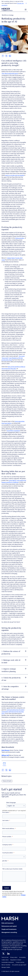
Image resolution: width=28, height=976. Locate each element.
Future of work (7, 781)
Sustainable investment (8, 962)
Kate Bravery (6, 750)
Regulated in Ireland (15, 960)
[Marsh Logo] (10, 919)
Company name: (7, 845)
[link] (3, 56)
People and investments (9, 929)
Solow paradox (19, 238)
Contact (4, 765)
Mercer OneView (6, 965)
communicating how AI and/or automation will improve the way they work (13, 711)
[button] (26, 3)
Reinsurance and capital (9, 926)
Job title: (4, 861)
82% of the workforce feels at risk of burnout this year (13, 367)
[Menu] (25, 9)
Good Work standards (13, 431)
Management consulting (9, 932)
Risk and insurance (7, 923)
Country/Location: (7, 853)
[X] (3, 953)
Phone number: (7, 837)
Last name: (5, 820)
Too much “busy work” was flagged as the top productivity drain (13, 358)
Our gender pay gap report (19, 965)
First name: (5, 812)
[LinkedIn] (8, 953)
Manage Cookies (6, 967)
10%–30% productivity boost (10, 73)
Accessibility (22, 957)
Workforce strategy (7, 15)
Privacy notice (13, 957)
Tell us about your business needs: (12, 869)
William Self (5, 755)
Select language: (11, 802)
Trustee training (20, 962)
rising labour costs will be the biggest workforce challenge (14, 481)
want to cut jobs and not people (14, 175)
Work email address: (8, 828)
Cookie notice (5, 960)
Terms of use (5, 957)
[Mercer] (7, 9)
